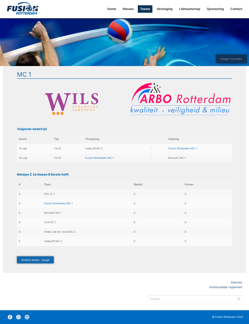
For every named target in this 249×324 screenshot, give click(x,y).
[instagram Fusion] (18, 317)
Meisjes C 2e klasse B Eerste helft (43, 174)
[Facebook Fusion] (10, 317)
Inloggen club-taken (231, 59)
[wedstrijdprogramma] (27, 317)
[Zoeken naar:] (195, 299)
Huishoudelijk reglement (226, 287)
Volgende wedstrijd (32, 129)
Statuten (237, 282)
